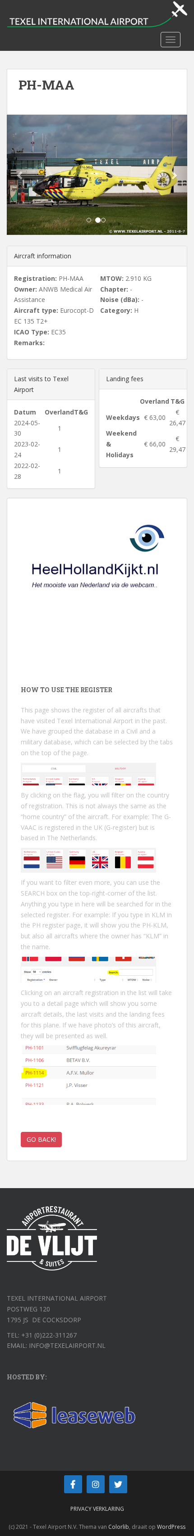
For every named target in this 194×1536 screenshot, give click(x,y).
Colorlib (118, 1527)
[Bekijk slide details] (97, 569)
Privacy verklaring (97, 1509)
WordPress (171, 1527)
